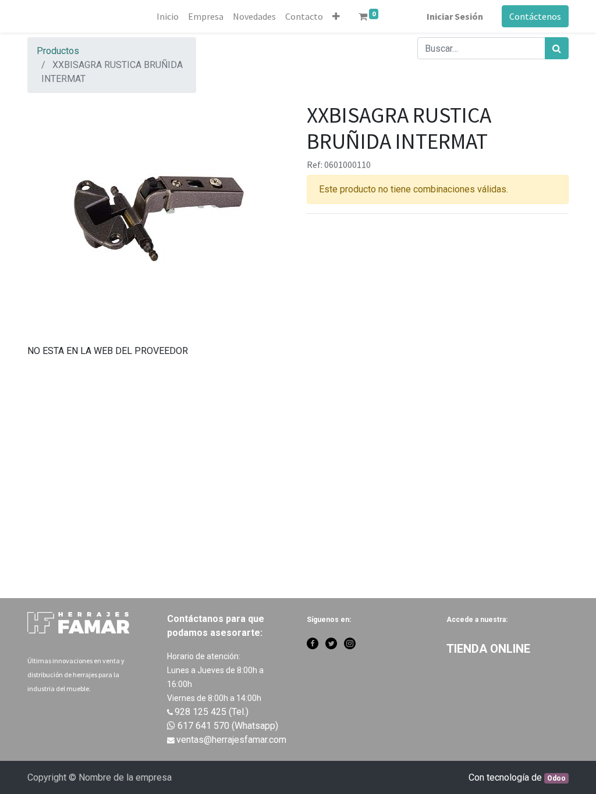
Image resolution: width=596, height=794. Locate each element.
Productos (58, 50)
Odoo (556, 778)
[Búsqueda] (557, 48)
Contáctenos (535, 16)
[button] (336, 16)
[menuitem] (167, 16)
